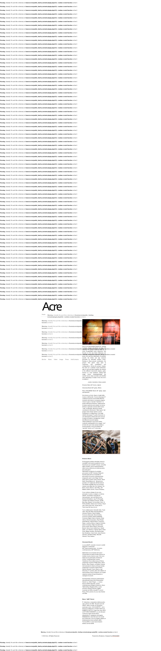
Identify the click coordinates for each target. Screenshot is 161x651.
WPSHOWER (115, 636)
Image (61, 359)
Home (43, 314)
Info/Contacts (75, 359)
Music (50, 359)
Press (67, 359)
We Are (44, 359)
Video (55, 359)
